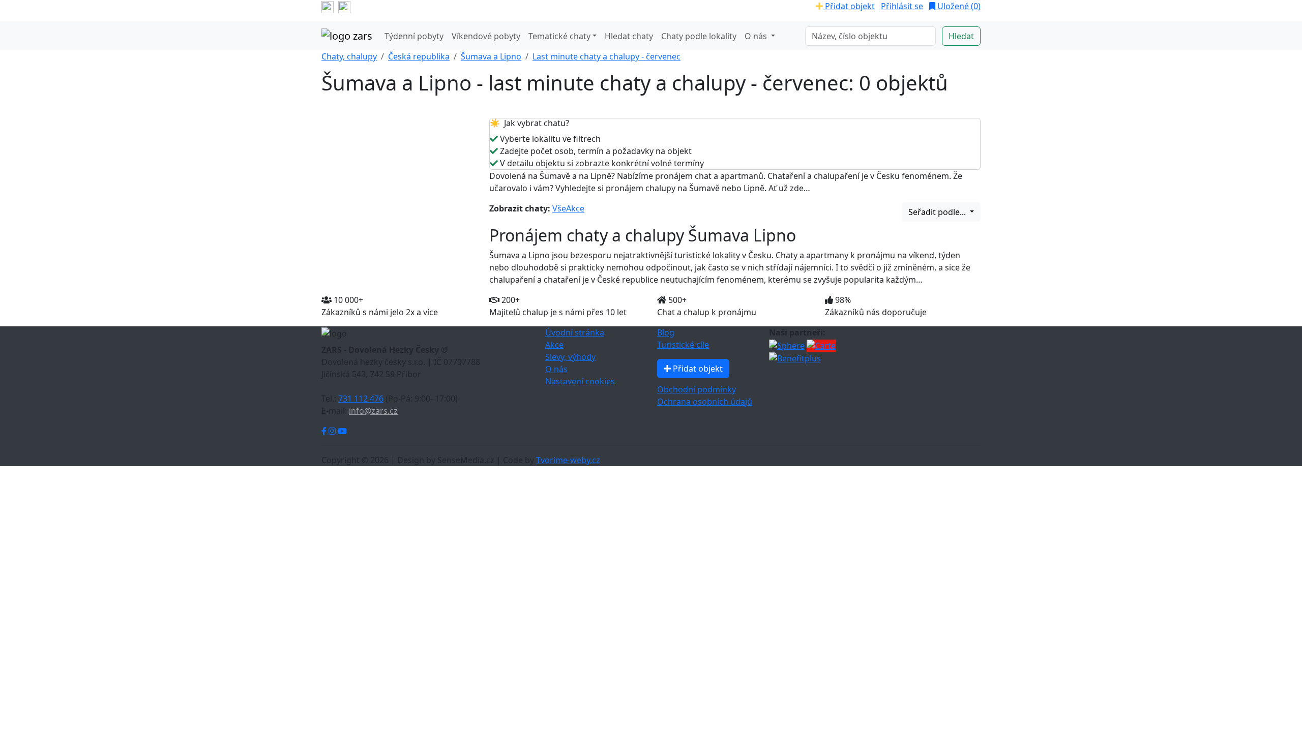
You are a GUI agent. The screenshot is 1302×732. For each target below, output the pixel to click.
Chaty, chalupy (349, 56)
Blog (665, 332)
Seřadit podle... (938, 212)
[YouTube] (342, 431)
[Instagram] (333, 431)
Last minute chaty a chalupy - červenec (606, 56)
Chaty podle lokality (698, 36)
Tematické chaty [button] (559, 36)
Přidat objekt (849, 6)
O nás (556, 369)
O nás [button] (757, 36)
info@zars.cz (373, 410)
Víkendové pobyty (486, 36)
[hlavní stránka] (346, 36)
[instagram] (344, 6)
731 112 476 (360, 398)
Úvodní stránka (574, 332)
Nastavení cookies (580, 381)
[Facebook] (325, 431)
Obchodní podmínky (696, 389)
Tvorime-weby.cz (568, 460)
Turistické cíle (683, 344)
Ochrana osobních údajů (704, 401)
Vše (559, 208)
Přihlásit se (902, 6)
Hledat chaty (629, 36)
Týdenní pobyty (413, 36)
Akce (575, 208)
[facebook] (327, 6)
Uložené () (958, 6)
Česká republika (419, 56)
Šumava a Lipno (491, 56)
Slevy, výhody (570, 356)
